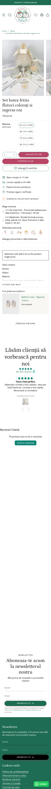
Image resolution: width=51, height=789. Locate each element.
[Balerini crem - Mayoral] (10, 304)
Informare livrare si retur (14, 775)
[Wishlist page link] (35, 15)
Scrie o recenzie (25, 442)
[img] (25, 368)
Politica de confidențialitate (14, 710)
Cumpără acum (26, 161)
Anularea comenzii (11, 779)
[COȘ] (48, 15)
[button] (23, 409)
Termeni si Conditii (11, 783)
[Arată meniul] (4, 15)
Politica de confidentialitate (15, 771)
